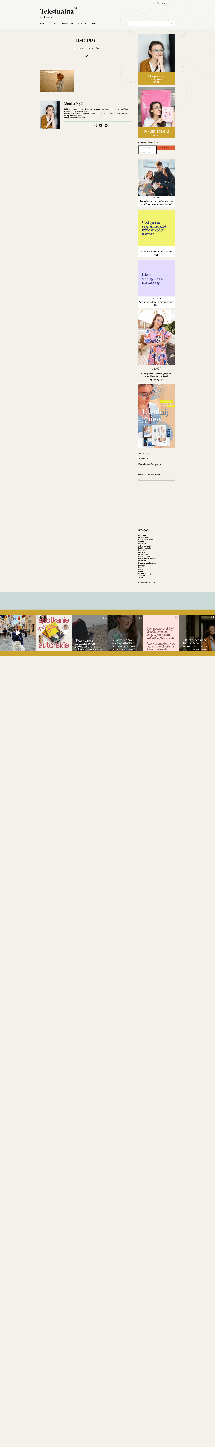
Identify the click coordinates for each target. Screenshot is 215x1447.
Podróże (141, 567)
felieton (141, 542)
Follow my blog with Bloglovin (150, 474)
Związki (141, 578)
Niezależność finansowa (148, 563)
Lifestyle (141, 552)
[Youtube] (161, 3)
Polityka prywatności (146, 583)
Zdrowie (141, 576)
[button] (172, 23)
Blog (42, 24)
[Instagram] (158, 380)
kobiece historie (144, 548)
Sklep (53, 24)
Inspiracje (142, 544)
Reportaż (141, 571)
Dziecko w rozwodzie (146, 540)
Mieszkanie (142, 561)
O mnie (94, 24)
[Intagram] (158, 3)
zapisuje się (165, 148)
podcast (141, 565)
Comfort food (143, 535)
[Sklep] (172, 3)
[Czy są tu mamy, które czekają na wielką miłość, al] (90, 633)
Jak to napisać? (144, 546)
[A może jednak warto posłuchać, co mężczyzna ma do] (125, 633)
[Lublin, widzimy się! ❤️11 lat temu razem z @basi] (54, 633)
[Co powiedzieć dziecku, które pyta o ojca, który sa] (161, 633)
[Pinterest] (154, 380)
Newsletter (67, 24)
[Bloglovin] (161, 380)
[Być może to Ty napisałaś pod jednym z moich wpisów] (197, 633)
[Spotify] (165, 3)
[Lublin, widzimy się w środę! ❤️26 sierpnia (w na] (18, 633)
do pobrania (143, 537)
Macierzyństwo (144, 557)
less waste (142, 550)
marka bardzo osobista (147, 559)
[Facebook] (154, 3)
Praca (140, 569)
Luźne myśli (143, 554)
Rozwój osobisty (144, 574)
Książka (82, 24)
